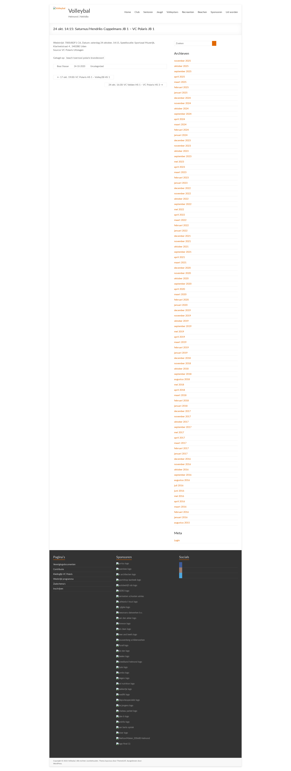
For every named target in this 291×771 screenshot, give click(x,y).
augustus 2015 (182, 522)
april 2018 (179, 390)
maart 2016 (180, 507)
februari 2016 (181, 512)
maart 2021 (180, 262)
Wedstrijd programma (63, 579)
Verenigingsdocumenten (64, 564)
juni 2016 (179, 491)
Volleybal (79, 11)
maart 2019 (180, 342)
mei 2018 (179, 384)
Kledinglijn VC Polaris (62, 574)
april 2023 (179, 167)
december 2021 (182, 236)
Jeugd (160, 12)
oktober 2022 (181, 199)
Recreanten (188, 12)
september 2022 (182, 204)
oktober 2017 (181, 422)
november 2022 (182, 193)
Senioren (148, 12)
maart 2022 (180, 220)
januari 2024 (180, 135)
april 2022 (179, 215)
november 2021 (182, 241)
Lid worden (232, 12)
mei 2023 (179, 161)
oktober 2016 (181, 469)
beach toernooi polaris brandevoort (85, 58)
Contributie (58, 569)
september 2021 (182, 252)
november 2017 (182, 416)
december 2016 (182, 459)
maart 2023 (180, 172)
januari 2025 (180, 92)
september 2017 (182, 427)
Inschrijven (58, 589)
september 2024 (182, 114)
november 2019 (182, 315)
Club (137, 12)
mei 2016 (179, 496)
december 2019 (182, 310)
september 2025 (182, 71)
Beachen (202, 12)
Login (177, 540)
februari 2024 (181, 130)
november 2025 (182, 61)
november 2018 (182, 363)
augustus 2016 (182, 480)
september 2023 (182, 156)
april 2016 (179, 501)
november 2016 (182, 464)
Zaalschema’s (59, 584)
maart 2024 (180, 124)
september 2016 (182, 475)
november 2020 (182, 273)
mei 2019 (179, 331)
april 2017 (179, 438)
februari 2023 (181, 177)
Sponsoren (216, 12)
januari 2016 (180, 517)
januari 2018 (180, 406)
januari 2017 (180, 453)
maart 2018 (180, 395)
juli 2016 (178, 485)
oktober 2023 (181, 151)
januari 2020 (180, 305)
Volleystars (172, 12)
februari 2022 (181, 225)
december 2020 (182, 268)
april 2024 (179, 119)
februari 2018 (181, 400)
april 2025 (179, 77)
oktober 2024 (181, 108)
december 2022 (182, 188)
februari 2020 (181, 300)
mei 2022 (179, 209)
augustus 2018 (182, 379)
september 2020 (182, 284)
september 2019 (182, 326)
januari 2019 (180, 353)
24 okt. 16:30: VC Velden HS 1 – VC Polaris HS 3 (136, 85)
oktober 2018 (181, 369)
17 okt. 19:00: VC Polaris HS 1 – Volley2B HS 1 (83, 77)
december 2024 (182, 98)
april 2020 (179, 289)
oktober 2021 (181, 246)
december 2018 (182, 358)
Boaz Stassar (63, 66)
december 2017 (182, 411)
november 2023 (182, 146)
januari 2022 (180, 230)
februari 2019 (181, 347)
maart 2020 (180, 294)
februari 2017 (181, 448)
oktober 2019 (181, 321)
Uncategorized (97, 66)
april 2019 (179, 337)
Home (127, 12)
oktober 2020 (181, 278)
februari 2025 (181, 87)
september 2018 (182, 374)
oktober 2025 (181, 66)
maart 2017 (180, 443)
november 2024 (182, 103)
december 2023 (182, 140)
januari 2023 (180, 183)
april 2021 (179, 257)
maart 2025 (180, 82)
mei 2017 (179, 432)
